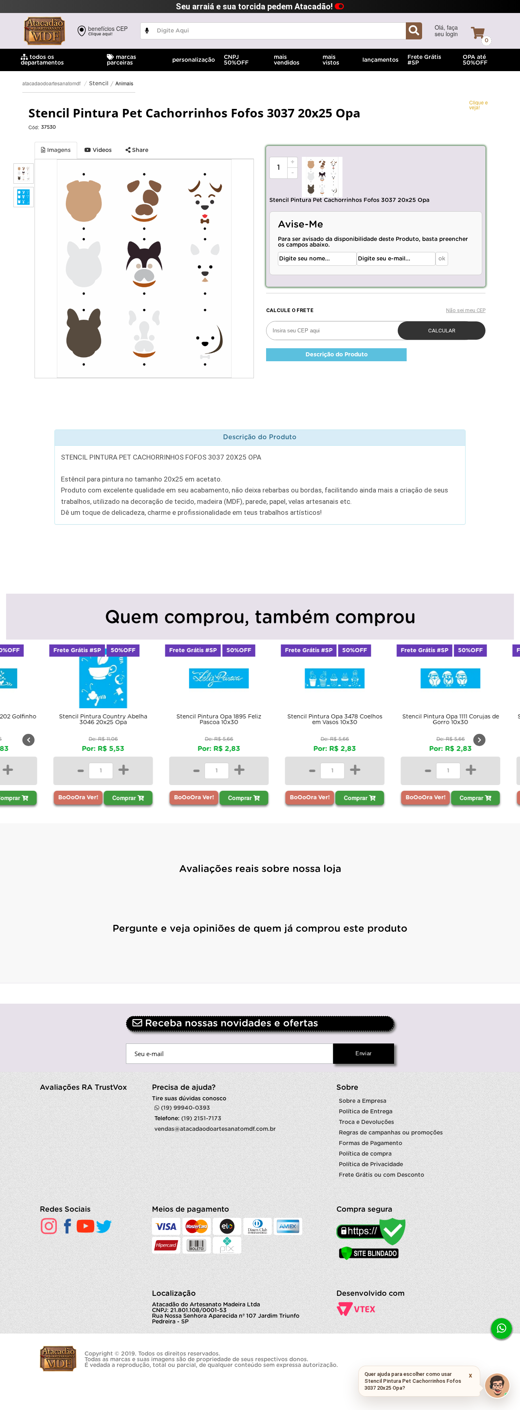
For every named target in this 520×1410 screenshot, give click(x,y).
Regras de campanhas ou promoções (391, 1133)
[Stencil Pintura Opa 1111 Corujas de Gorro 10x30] (427, 680)
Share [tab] (139, 150)
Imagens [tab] (58, 150)
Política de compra (365, 1154)
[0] (478, 33)
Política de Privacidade (371, 1164)
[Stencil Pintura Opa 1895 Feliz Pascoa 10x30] (196, 680)
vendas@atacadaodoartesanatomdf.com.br (215, 1129)
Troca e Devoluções (366, 1122)
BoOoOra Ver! (55, 797)
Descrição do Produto (337, 355)
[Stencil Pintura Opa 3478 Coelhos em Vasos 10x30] (312, 680)
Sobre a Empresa (362, 1101)
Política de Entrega (365, 1112)
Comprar (102, 798)
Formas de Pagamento (370, 1143)
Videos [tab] (101, 150)
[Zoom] (23, 173)
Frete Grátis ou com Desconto (381, 1175)
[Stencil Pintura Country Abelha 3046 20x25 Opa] (80, 680)
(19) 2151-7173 (201, 1118)
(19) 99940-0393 (184, 1108)
